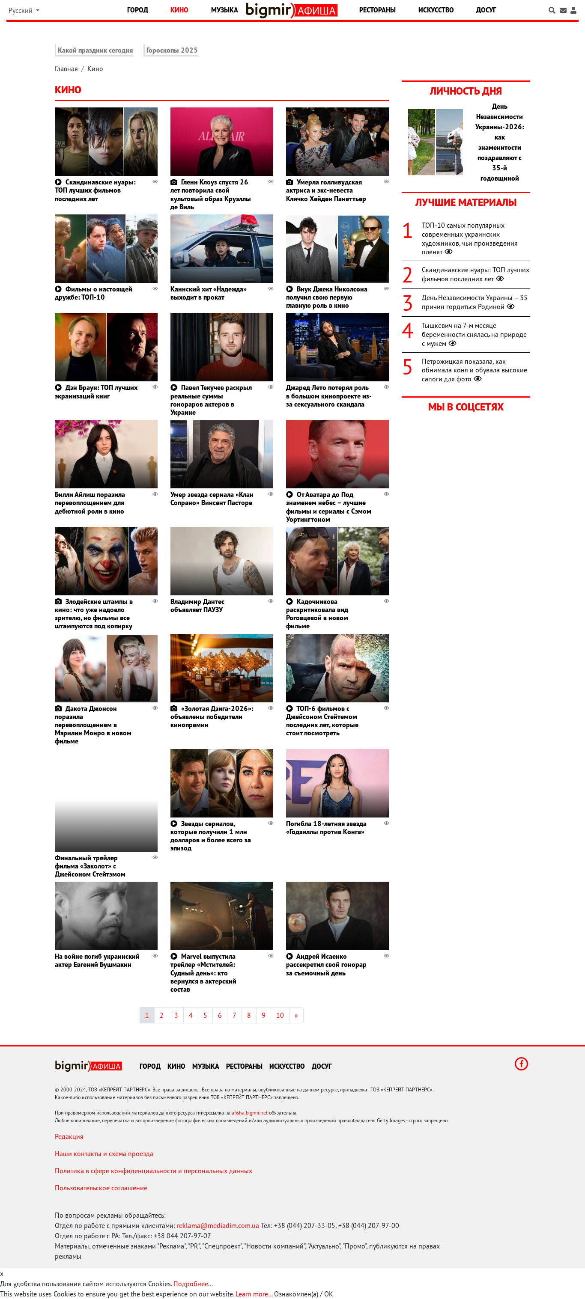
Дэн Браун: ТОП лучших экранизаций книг (96, 391)
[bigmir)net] (270, 10)
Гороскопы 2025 (172, 50)
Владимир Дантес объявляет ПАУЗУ (197, 605)
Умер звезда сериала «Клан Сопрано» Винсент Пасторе (212, 498)
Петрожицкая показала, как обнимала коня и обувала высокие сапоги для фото (474, 370)
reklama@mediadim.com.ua (218, 1225)
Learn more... (254, 1294)
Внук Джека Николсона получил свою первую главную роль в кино (326, 297)
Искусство (436, 10)
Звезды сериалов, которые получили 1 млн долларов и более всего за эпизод (210, 836)
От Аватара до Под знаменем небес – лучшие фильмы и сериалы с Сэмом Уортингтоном (328, 506)
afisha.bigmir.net (250, 1112)
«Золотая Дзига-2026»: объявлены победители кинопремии (212, 716)
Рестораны (377, 10)
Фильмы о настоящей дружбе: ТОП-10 (93, 293)
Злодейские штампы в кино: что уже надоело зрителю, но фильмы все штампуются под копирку (94, 613)
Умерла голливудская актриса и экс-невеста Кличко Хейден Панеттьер (326, 190)
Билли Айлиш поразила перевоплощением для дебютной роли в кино (90, 502)
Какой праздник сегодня (95, 50)
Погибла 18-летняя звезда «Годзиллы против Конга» (326, 827)
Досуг (486, 10)
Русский (21, 10)
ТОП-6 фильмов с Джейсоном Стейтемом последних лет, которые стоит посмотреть (322, 720)
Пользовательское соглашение (101, 1187)
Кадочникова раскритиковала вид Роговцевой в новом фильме (317, 613)
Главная (66, 68)
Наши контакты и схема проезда (104, 1153)
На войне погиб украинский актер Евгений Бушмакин (97, 960)
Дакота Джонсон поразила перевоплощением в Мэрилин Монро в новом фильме (93, 725)
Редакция (69, 1136)
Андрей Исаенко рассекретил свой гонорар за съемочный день (326, 964)
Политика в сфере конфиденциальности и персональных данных (153, 1170)
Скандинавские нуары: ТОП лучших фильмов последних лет (95, 190)
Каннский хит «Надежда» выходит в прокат (208, 293)
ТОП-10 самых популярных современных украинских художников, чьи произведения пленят (470, 238)
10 (280, 1015)
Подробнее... (193, 1283)
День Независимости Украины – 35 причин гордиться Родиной (475, 302)
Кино (179, 10)
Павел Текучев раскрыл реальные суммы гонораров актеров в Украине (211, 399)
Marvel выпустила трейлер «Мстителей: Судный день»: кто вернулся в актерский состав (203, 972)
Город (137, 10)
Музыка (224, 10)
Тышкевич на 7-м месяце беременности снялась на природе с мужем (474, 334)
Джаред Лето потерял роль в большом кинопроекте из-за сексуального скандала (329, 395)
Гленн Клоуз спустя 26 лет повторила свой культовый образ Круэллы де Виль (210, 194)
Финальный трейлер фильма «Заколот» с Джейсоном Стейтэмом (90, 865)
